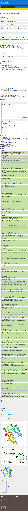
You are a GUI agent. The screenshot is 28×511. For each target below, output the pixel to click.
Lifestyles (2, 48)
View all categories (3, 403)
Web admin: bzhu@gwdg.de (4, 499)
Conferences (2, 401)
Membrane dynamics (18, 47)
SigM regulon (3, 53)
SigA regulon (10, 53)
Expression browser (3, 506)
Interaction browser (3, 507)
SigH (3, 109)
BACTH (20, 138)
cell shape (8, 24)
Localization (3, 84)
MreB (15, 95)
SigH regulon (13, 53)
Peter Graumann (13, 142)
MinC (15, 109)
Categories (2, 45)
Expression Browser (23, 28)
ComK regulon (6, 53)
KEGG (7, 28)
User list (2, 409)
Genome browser (3, 509)
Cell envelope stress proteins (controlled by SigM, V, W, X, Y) (18, 48)
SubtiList (15, 28)
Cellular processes (3, 46)
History (2, 410)
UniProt (19, 28)
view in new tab (25, 117)
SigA (3, 125)
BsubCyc (11, 28)
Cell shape (17, 46)
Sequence (11, 21)
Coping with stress (7, 48)
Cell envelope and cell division (11, 46)
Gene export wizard (3, 408)
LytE (18, 13)
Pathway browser (3, 505)
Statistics (15, 499)
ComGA (8, 95)
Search (10, 414)
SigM (3, 124)
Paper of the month (3, 402)
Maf (13, 124)
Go (8, 414)
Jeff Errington (4, 139)
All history (15, 498)
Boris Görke (8, 139)
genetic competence (10, 94)
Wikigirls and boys (3, 498)
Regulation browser (3, 508)
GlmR (3, 61)
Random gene (2, 404)
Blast (15, 21)
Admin (1, 500)
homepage (12, 145)
